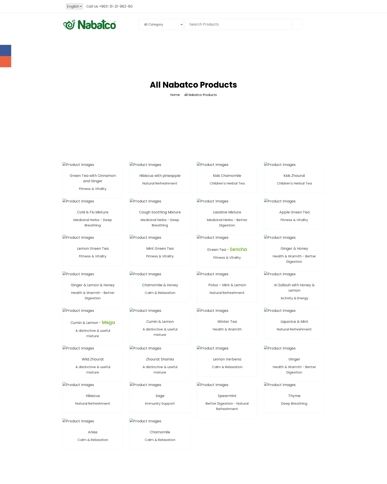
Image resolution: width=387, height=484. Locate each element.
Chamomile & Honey (160, 285)
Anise (92, 432)
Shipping (219, 41)
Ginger (294, 359)
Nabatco (136, 41)
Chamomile (160, 432)
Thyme (294, 395)
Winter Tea (227, 321)
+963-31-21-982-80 (116, 6)
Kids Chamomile (227, 175)
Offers (263, 41)
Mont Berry (162, 41)
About (113, 41)
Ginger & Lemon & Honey (93, 285)
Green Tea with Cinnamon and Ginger (93, 178)
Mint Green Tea (160, 248)
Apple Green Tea (294, 212)
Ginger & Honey (294, 248)
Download (243, 41)
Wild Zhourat (93, 359)
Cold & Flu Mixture (92, 212)
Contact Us (286, 41)
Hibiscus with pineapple (160, 175)
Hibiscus (93, 395)
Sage (160, 395)
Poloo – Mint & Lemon (227, 285)
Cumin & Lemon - (93, 322)
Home (96, 41)
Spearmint (227, 395)
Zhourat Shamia (160, 359)
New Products (193, 41)
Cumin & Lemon (160, 321)
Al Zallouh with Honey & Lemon (294, 287)
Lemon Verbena (227, 359)
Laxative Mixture (227, 212)
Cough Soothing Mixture (160, 212)
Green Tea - (227, 249)
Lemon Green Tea (93, 248)
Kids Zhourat (294, 175)
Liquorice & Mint (294, 321)
